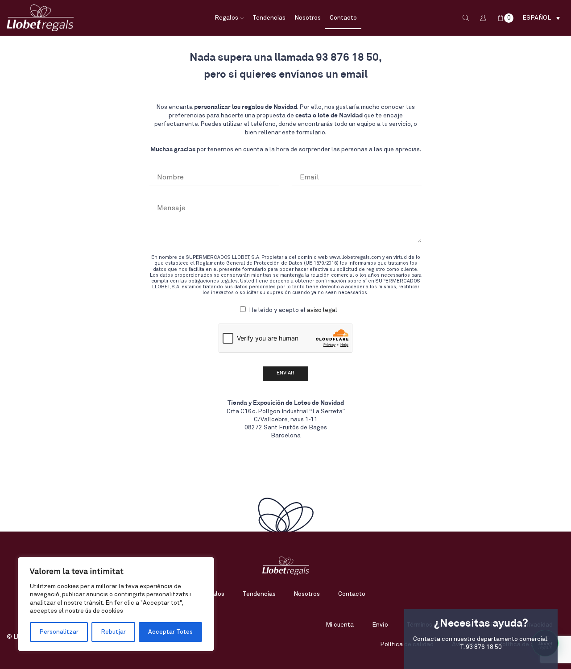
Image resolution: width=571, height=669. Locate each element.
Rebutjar (113, 632)
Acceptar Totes (170, 632)
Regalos (226, 18)
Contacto (343, 18)
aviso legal (322, 310)
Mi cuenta (340, 625)
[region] (116, 604)
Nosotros (307, 18)
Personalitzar (59, 632)
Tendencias (269, 18)
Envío (380, 625)
